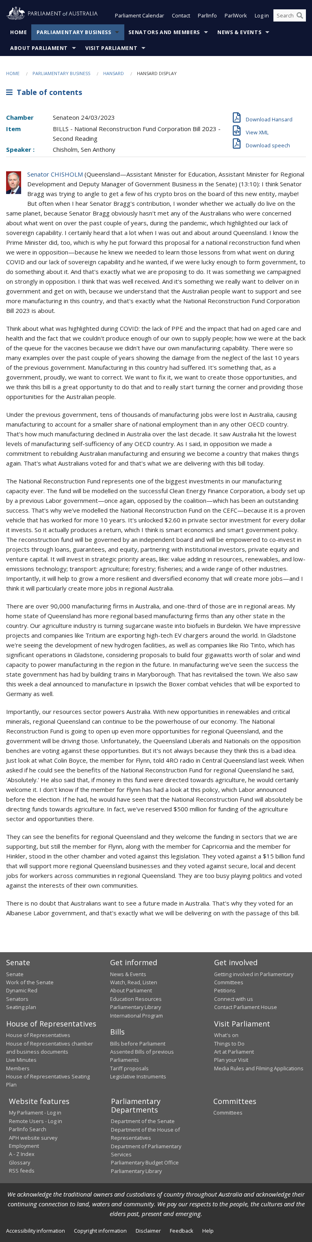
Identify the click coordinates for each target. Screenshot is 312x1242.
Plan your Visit (231, 1059)
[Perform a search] (300, 15)
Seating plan (21, 1007)
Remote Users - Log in (35, 1121)
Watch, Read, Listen (133, 982)
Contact (181, 15)
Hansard (113, 73)
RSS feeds (22, 1170)
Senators (17, 999)
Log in (262, 15)
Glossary (19, 1162)
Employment (24, 1145)
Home (18, 32)
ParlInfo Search (27, 1129)
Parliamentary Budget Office (145, 1162)
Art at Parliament (234, 1051)
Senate (15, 974)
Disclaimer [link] (148, 1230)
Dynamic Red (21, 990)
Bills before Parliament (137, 1043)
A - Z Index (22, 1154)
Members (18, 1068)
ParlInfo (207, 15)
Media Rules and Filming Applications (258, 1068)
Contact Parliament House (245, 1007)
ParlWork (236, 15)
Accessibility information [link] (35, 1230)
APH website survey (33, 1137)
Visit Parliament (111, 48)
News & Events (239, 32)
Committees (228, 1112)
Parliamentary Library (135, 1007)
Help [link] (208, 1230)
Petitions (225, 990)
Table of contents (47, 92)
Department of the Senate (143, 1121)
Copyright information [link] (100, 1230)
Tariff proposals (129, 1068)
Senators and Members (164, 32)
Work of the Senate (30, 982)
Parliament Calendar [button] (139, 15)
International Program (136, 1015)
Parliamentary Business (74, 32)
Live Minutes (21, 1059)
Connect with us (233, 999)
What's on (226, 1035)
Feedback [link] (181, 1230)
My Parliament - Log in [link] (35, 1112)
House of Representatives (38, 1035)
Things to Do (229, 1043)
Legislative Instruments (138, 1076)
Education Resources (136, 999)
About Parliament (39, 48)
